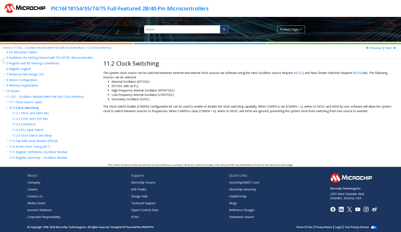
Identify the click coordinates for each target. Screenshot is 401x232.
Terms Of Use (304, 227)
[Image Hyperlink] (357, 209)
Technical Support (143, 203)
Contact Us (34, 196)
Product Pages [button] (290, 29)
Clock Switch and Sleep (32, 135)
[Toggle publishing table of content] (3, 60)
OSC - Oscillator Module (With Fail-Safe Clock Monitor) (48, 47)
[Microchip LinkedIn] (341, 209)
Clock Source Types (25, 102)
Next (388, 48)
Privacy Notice (323, 227)
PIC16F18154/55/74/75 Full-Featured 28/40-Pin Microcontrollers (130, 8)
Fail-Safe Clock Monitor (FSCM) (33, 141)
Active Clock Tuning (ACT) (29, 146)
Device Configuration (21, 80)
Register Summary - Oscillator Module (38, 158)
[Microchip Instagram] (366, 209)
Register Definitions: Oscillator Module (38, 152)
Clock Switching (98, 47)
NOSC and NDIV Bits (30, 113)
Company (33, 182)
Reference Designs (242, 210)
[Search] (224, 29)
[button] (4, 58)
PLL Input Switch (27, 130)
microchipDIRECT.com (244, 182)
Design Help (139, 196)
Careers (32, 189)
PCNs (135, 217)
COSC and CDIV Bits (30, 119)
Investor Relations (39, 210)
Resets (13, 91)
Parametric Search (241, 217)
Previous (376, 48)
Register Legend (18, 69)
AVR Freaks (138, 189)
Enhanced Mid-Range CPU (25, 74)
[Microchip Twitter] (349, 209)
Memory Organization (22, 85)
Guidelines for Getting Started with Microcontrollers (50, 58)
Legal (338, 227)
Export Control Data (144, 210)
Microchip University (242, 189)
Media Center (36, 203)
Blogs (233, 203)
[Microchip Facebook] (332, 209)
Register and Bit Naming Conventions (33, 63)
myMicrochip (237, 196)
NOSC (299, 73)
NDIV (357, 73)
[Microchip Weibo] (374, 209)
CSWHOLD (24, 124)
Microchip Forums (143, 182)
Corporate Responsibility (43, 217)
